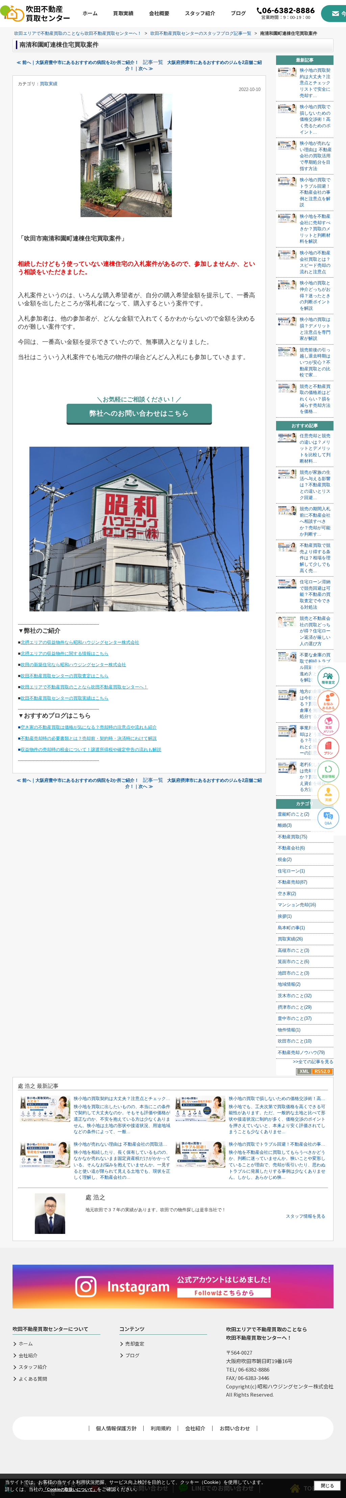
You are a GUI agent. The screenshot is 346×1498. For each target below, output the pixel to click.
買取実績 (123, 13)
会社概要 (159, 13)
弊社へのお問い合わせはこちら (139, 413)
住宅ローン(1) (291, 870)
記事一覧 (153, 62)
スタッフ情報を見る (305, 1216)
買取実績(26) (290, 938)
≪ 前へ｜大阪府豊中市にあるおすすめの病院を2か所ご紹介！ (78, 62)
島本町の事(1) (291, 927)
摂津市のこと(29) (295, 1007)
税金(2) (285, 859)
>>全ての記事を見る (313, 1061)
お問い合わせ (235, 1428)
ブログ (238, 13)
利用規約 (161, 1428)
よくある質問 (33, 1379)
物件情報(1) (289, 1029)
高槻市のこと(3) (293, 950)
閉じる (327, 1485)
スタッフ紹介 (200, 13)
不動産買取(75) (292, 836)
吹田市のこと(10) (295, 1041)
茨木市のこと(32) (295, 995)
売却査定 (134, 1343)
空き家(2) (287, 893)
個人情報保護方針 (116, 1428)
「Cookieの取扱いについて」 (70, 1489)
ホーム (90, 13)
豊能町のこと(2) (293, 814)
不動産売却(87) (292, 882)
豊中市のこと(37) (295, 1018)
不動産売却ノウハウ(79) (301, 1052)
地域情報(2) (289, 984)
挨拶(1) (285, 916)
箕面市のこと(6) (293, 961)
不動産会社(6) (291, 847)
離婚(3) (285, 825)
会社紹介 (28, 1355)
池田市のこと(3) (293, 973)
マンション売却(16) (297, 904)
